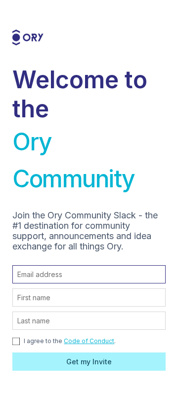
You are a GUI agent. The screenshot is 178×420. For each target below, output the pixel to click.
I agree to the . (69, 341)
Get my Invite (89, 361)
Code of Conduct (89, 341)
